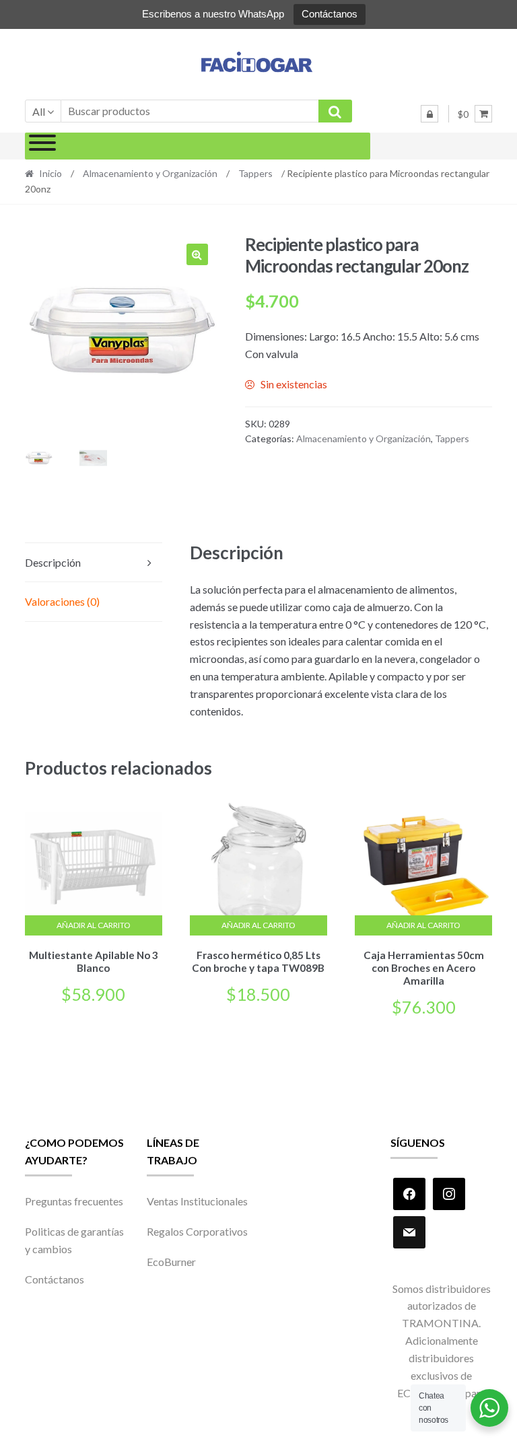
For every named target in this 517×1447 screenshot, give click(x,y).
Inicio (50, 173)
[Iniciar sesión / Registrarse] (429, 113)
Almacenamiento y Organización (150, 173)
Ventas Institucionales (197, 1201)
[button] (197, 254)
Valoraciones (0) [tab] (62, 601)
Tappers (255, 173)
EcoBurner (171, 1261)
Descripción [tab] (53, 562)
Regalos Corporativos (197, 1231)
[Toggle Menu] (42, 146)
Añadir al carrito (94, 925)
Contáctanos (329, 14)
